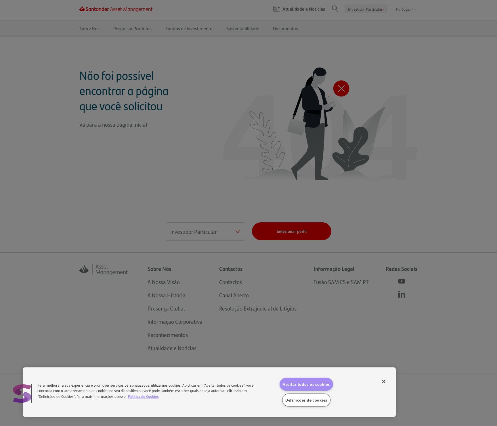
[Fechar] (383, 381)
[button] (22, 393)
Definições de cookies (306, 400)
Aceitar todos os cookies (306, 384)
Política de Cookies (143, 396)
